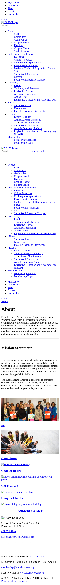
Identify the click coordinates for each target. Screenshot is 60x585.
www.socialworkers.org (32, 572)
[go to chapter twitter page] (3, 551)
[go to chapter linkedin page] (11, 551)
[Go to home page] (9, 22)
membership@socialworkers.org (17, 567)
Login (4, 19)
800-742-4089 (36, 556)
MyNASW (13, 2)
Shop (10, 8)
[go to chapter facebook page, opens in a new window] (19, 551)
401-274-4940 (8, 531)
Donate (11, 11)
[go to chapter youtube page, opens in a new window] (26, 551)
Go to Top (23, 581)
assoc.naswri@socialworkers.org (17, 536)
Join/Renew (14, 5)
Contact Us (13, 14)
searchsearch (38, 151)
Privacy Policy (9, 581)
